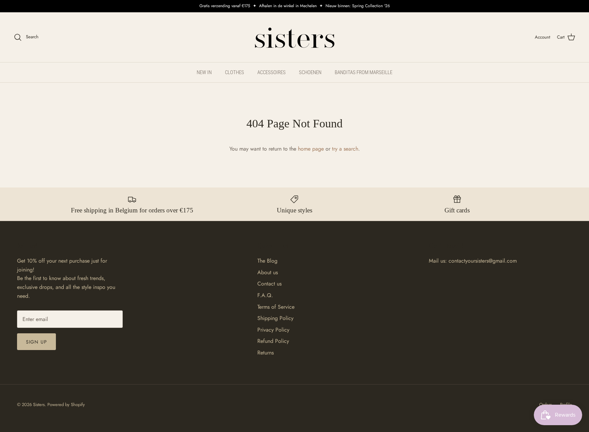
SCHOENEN (310, 72)
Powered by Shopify (66, 404)
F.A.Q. (265, 295)
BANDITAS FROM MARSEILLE (363, 72)
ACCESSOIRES (271, 72)
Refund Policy (273, 341)
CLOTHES (234, 72)
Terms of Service (275, 307)
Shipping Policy (275, 318)
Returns (265, 353)
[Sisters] (294, 37)
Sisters (39, 404)
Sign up (36, 341)
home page (311, 149)
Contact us (269, 284)
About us (267, 272)
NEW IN (204, 72)
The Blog (267, 261)
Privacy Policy (273, 330)
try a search (345, 149)
